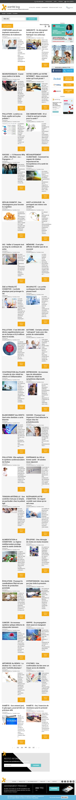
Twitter (65, 781)
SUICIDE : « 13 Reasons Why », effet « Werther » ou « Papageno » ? (13, 157)
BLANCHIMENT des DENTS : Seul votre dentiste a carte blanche (13, 417)
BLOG (60, 7)
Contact (54, 781)
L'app (55, 1)
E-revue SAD (48, 1)
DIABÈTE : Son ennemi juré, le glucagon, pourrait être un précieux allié (13, 708)
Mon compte (69, 1)
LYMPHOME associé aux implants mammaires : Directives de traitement (12, 32)
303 (18, 747)
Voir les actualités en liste (45, 26)
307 (34, 747)
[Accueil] (4, 7)
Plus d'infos (35, 797)
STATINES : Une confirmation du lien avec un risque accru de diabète (37, 665)
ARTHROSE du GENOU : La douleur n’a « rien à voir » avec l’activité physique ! (13, 665)
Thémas (60, 1)
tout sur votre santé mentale (68, 78)
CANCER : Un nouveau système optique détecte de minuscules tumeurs (13, 625)
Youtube (73, 781)
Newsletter (22, 781)
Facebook (62, 781)
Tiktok (71, 781)
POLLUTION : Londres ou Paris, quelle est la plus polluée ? (12, 116)
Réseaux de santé (53, 7)
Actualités (32, 7)
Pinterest (68, 781)
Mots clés (6, 18)
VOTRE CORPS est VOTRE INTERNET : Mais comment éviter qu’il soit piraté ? (37, 76)
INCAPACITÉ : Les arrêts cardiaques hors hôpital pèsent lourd (36, 289)
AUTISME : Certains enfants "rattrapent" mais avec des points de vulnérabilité (37, 332)
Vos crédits (68, 84)
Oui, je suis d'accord (55, 797)
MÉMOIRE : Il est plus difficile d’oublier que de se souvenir (37, 247)
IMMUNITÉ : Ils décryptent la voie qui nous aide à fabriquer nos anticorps (36, 32)
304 (22, 747)
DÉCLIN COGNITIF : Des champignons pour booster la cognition (13, 204)
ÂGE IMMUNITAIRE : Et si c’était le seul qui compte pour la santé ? (36, 116)
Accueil (3, 13)
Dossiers (38, 7)
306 (29, 747)
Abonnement (44, 7)
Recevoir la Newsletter (62, 67)
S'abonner (36, 765)
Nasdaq (68, 6)
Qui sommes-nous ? (33, 781)
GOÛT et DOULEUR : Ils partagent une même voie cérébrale (36, 204)
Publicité (42, 781)
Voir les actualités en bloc (49, 26)
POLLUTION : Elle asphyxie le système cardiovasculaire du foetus (13, 459)
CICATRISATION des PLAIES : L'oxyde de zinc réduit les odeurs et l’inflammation (13, 374)
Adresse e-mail (8, 763)
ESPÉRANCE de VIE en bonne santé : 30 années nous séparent (36, 459)
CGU (49, 781)
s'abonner (54, 788)
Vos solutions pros (68, 91)
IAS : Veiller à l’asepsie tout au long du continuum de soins (13, 247)
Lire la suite (21, 68)
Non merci (64, 797)
